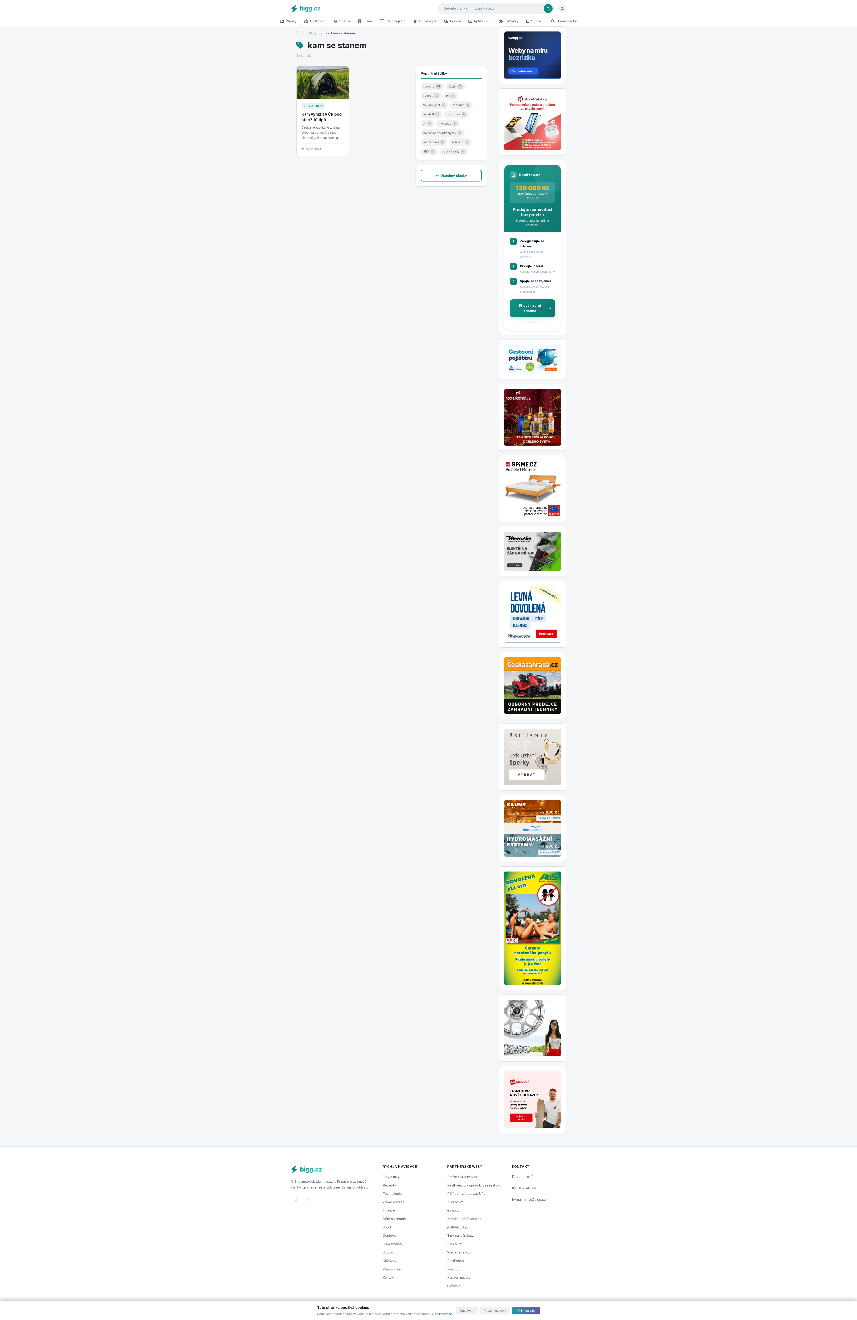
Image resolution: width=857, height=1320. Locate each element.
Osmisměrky (566, 21)
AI (426, 123)
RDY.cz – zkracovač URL (466, 1193)
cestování (456, 114)
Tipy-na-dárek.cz (460, 1235)
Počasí (455, 21)
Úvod (300, 33)
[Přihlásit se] (562, 8)
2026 (455, 86)
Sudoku (537, 21)
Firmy (367, 21)
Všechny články (454, 175)
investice (447, 123)
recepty (431, 86)
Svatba (345, 21)
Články (291, 21)
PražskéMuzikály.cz (462, 1177)
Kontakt (388, 1277)
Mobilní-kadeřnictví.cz (464, 1219)
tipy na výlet (433, 105)
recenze (461, 105)
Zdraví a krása (393, 1202)
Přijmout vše (526, 1310)
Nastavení (467, 1310)
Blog (312, 33)
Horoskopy (427, 21)
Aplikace (481, 21)
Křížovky (512, 21)
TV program (396, 21)
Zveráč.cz (455, 1202)
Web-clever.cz (458, 1252)
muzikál (430, 114)
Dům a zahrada (394, 1219)
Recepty (389, 1185)
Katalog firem (393, 1269)
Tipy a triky (313, 105)
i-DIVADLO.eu (457, 1227)
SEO (428, 151)
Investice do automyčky (442, 133)
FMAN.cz (454, 1244)
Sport (387, 1227)
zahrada (460, 142)
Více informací (442, 1314)
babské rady (453, 151)
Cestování (318, 21)
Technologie (392, 1193)
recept (430, 95)
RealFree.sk (456, 1261)
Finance (389, 1210)
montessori (433, 142)
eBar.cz (453, 1210)
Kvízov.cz (454, 1269)
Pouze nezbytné (495, 1310)
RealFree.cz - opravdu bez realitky (473, 1185)
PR (450, 95)
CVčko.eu (454, 1286)
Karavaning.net (458, 1277)
